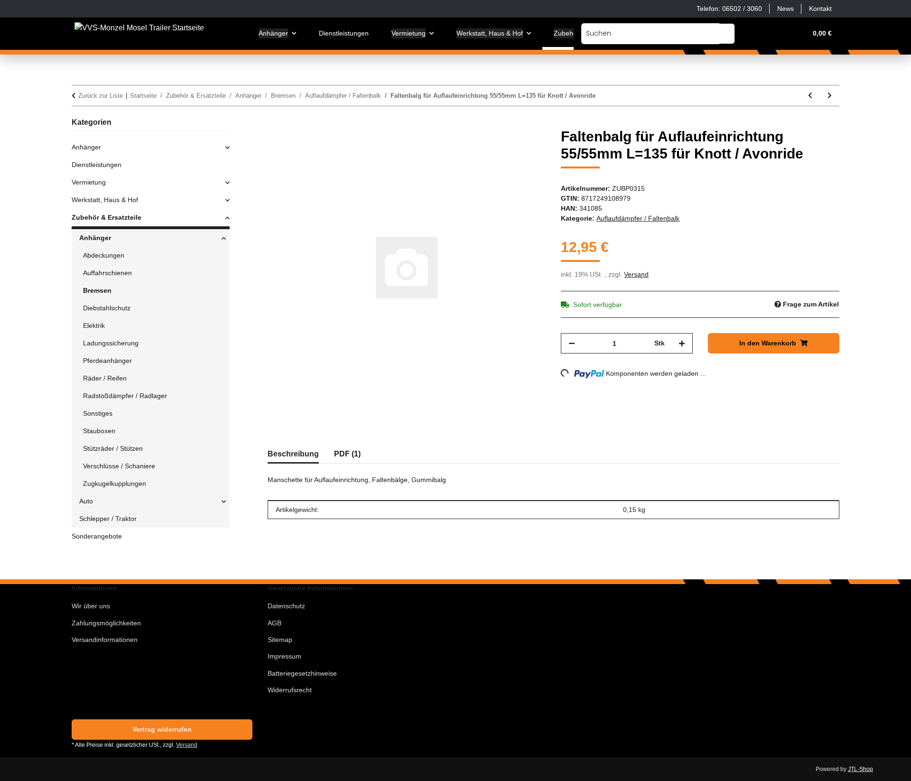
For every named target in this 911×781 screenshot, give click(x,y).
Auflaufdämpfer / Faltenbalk (637, 218)
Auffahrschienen (107, 273)
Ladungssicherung (111, 343)
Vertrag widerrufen (162, 729)
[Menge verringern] (571, 343)
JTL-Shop (860, 769)
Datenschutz (286, 606)
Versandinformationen (105, 639)
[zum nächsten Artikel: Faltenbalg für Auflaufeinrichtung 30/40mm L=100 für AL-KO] (829, 95)
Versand (636, 274)
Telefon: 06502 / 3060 (729, 8)
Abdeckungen (103, 255)
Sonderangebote (97, 536)
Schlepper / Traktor (108, 518)
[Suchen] (727, 33)
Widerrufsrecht (290, 690)
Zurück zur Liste (100, 95)
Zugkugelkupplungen (114, 483)
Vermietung (89, 182)
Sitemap (280, 639)
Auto (86, 501)
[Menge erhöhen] (681, 343)
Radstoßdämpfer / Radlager (125, 396)
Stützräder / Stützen (113, 448)
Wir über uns (91, 606)
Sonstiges (97, 413)
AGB (274, 623)
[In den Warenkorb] (275, 123)
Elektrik (94, 325)
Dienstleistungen (96, 164)
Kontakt (820, 8)
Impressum (284, 656)
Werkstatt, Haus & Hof (105, 200)
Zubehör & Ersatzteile (106, 217)
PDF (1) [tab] (347, 454)
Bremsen (97, 290)
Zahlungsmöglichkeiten (106, 623)
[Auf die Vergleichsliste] (501, 146)
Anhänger (86, 147)
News (785, 8)
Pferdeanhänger (107, 360)
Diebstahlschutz (106, 308)
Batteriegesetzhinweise (302, 673)
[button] (754, 33)
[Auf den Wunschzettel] (525, 146)
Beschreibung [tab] (293, 454)
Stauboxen (99, 431)
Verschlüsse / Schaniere (119, 466)
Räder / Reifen (105, 378)
